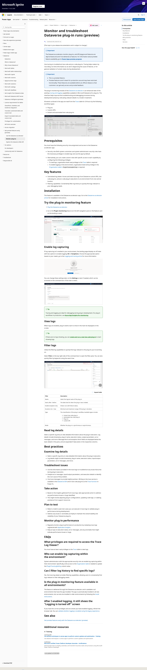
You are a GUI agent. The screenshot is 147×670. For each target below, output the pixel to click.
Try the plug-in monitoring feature (132, 35)
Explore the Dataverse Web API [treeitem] (15, 142)
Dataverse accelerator (76, 91)
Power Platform (54, 25)
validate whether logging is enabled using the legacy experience (78, 611)
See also (125, 42)
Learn (46, 25)
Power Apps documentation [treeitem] (11, 31)
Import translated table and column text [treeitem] (13, 117)
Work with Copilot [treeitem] (10, 74)
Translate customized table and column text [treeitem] (14, 112)
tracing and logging (56, 93)
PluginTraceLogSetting (54, 566)
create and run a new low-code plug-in (83, 337)
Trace (77, 101)
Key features (126, 31)
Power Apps (64, 25)
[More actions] (101, 25)
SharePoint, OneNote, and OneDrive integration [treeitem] (12, 106)
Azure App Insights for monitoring (76, 315)
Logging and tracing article (73, 256)
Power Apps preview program (72, 59)
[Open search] (138, 14)
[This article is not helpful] (139, 48)
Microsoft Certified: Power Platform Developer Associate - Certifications (65, 643)
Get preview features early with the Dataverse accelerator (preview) (66, 620)
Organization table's (55, 167)
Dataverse (72, 25)
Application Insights (64, 527)
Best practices (127, 37)
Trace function (92, 481)
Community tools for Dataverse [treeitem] (13, 151)
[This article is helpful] (137, 48)
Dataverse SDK (62, 481)
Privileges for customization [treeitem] (13, 121)
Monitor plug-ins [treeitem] (11, 139)
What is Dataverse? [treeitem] (10, 62)
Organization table (83, 564)
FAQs (124, 39)
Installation (126, 33)
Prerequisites (126, 28)
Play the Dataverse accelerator (57, 207)
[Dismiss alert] (143, 3)
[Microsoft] (3, 15)
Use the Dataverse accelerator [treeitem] (14, 136)
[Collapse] (24, 24)
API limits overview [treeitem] (10, 124)
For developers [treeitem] (9, 148)
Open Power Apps (138, 19)
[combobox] (13, 27)
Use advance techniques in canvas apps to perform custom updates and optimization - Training (72, 636)
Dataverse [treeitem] (7, 59)
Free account (127, 19)
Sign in (143, 15)
